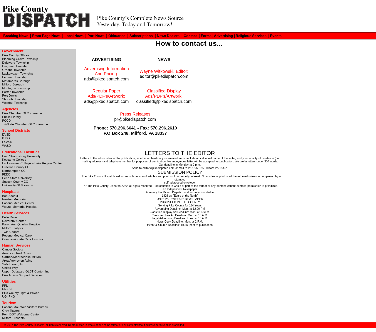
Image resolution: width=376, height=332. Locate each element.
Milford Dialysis (12, 228)
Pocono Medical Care (17, 235)
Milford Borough (13, 84)
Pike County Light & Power (20, 293)
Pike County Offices (15, 55)
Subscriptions (141, 36)
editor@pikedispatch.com (164, 76)
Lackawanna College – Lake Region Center (32, 163)
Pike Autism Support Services (22, 275)
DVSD (6, 134)
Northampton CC (13, 170)
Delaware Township (15, 62)
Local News (74, 36)
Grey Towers (11, 310)
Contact (190, 36)
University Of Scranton (17, 185)
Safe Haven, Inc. (13, 264)
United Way (10, 267)
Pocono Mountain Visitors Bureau (25, 307)
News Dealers (168, 36)
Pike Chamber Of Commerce (22, 113)
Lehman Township (14, 77)
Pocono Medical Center (18, 203)
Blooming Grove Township (20, 59)
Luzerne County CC (15, 167)
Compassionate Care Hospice (22, 239)
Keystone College (14, 159)
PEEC (6, 174)
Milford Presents (13, 318)
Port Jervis (9, 95)
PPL (5, 285)
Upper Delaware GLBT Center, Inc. (26, 271)
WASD (6, 145)
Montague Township (16, 88)
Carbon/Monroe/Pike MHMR (21, 257)
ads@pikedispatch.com (106, 78)
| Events (275, 36)
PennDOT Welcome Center (21, 314)
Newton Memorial (14, 199)
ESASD (7, 142)
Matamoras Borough (16, 81)
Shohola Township (14, 99)
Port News (96, 36)
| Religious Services (250, 36)
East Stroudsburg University (21, 156)
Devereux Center (14, 221)
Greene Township (14, 70)
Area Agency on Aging (17, 260)
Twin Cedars (10, 231)
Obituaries (116, 36)
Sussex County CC (15, 181)
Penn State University (17, 178)
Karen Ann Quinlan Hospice (21, 224)
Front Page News (46, 36)
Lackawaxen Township (17, 73)
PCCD (6, 120)
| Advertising (222, 36)
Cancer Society (12, 249)
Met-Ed (7, 289)
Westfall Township (14, 102)
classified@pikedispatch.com (164, 101)
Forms (206, 36)
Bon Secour (10, 195)
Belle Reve (9, 217)
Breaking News (16, 36)
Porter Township (13, 92)
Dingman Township (15, 66)
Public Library (11, 117)
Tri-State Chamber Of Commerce (25, 124)
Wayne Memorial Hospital (19, 206)
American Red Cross (16, 253)
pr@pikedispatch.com (135, 119)
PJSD (6, 138)
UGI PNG (8, 296)
